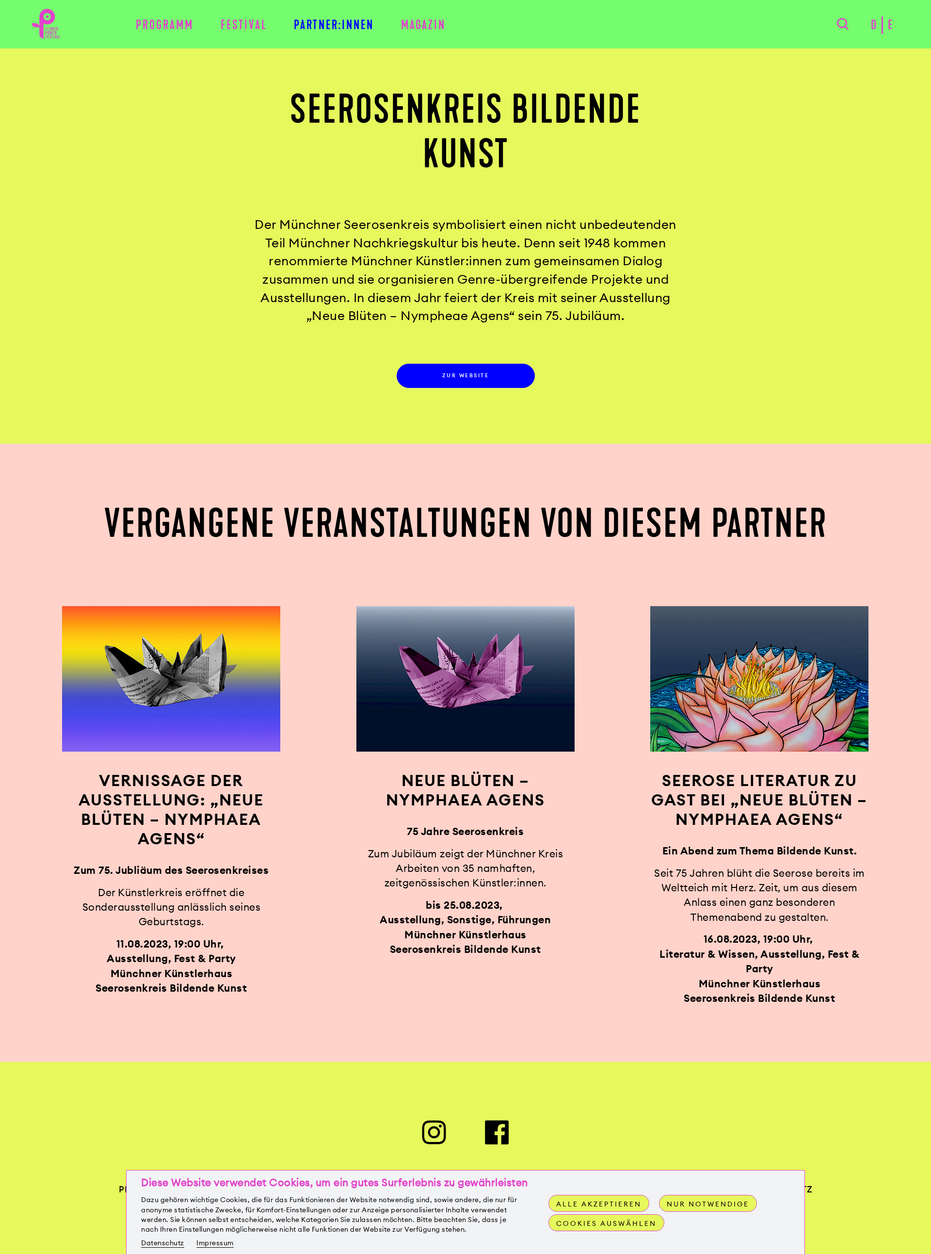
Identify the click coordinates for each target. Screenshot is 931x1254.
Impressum (215, 1242)
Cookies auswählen (606, 1223)
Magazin (423, 25)
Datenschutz (162, 1242)
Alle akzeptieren (599, 1204)
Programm (164, 25)
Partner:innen (334, 25)
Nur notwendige (708, 1204)
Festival (244, 25)
